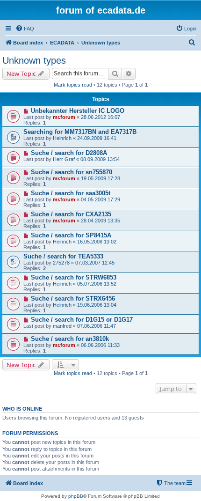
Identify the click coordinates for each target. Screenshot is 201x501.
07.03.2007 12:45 (95, 262)
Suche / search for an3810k (70, 338)
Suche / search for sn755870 (71, 172)
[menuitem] (24, 28)
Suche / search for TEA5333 (63, 256)
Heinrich (62, 138)
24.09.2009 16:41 (96, 138)
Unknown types (34, 60)
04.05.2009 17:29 (100, 199)
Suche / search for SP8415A (71, 235)
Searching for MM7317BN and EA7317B (79, 131)
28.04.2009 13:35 (100, 220)
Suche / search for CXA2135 (71, 214)
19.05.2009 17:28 (100, 178)
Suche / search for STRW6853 (73, 277)
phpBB (75, 496)
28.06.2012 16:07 (100, 117)
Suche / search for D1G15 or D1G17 (82, 319)
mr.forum (64, 117)
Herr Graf (64, 159)
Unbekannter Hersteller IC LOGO (77, 110)
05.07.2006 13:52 (96, 284)
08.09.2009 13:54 (100, 159)
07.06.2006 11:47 (96, 326)
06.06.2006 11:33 (100, 345)
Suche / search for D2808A (69, 152)
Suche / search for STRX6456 (73, 298)
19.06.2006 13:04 (96, 305)
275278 (61, 262)
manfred (62, 326)
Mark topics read (73, 85)
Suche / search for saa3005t (70, 193)
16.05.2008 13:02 (96, 241)
